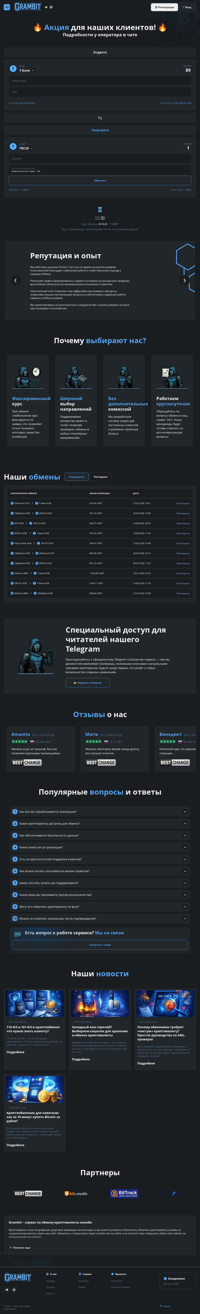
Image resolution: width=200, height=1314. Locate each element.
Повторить (183, 503)
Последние (100, 476)
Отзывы (50, 1287)
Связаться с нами (100, 944)
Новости (50, 1293)
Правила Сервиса (120, 1287)
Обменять (100, 180)
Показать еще (21, 1247)
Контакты (84, 1281)
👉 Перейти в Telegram (88, 682)
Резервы (50, 1281)
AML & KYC (116, 1281)
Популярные (77, 476)
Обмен (82, 1287)
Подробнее (15, 1052)
